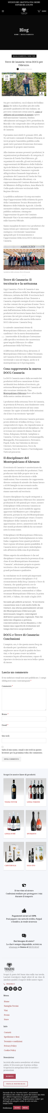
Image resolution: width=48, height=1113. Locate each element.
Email (5, 725)
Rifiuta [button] (25, 1108)
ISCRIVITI (9, 1076)
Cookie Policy (10, 1050)
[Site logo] (24, 11)
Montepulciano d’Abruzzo (14, 393)
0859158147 (34, 947)
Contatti (7, 1032)
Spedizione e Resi (11, 1037)
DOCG (6, 105)
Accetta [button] (17, 1108)
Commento (7, 686)
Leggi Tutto (8, 1103)
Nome (5, 714)
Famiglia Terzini (11, 1006)
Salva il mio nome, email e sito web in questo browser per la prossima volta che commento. (22, 751)
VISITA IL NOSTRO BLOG (15, 1084)
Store (6, 1019)
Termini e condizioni (13, 1041)
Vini (6, 1010)
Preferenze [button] (7, 1108)
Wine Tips (31, 56)
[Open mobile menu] (3, 11)
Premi (6, 1015)
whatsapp (13, 947)
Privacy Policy (10, 1046)
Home (16, 34)
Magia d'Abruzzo (27, 34)
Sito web (5, 736)
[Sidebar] (3, 337)
